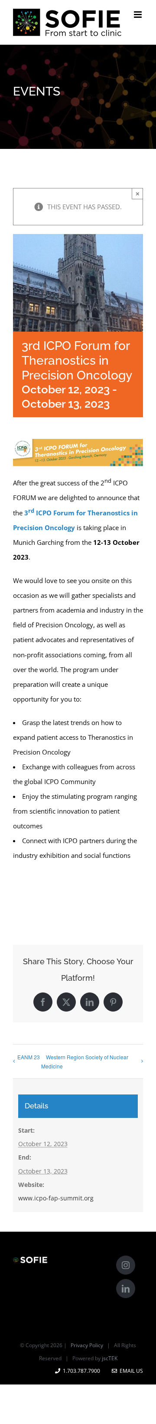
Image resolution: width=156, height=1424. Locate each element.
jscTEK (109, 1358)
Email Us (130, 1371)
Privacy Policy (87, 1345)
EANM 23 (28, 1057)
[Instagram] (125, 1265)
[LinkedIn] (125, 1288)
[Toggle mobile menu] (138, 14)
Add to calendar (56, 895)
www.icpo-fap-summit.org (56, 1198)
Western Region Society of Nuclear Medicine (84, 1061)
